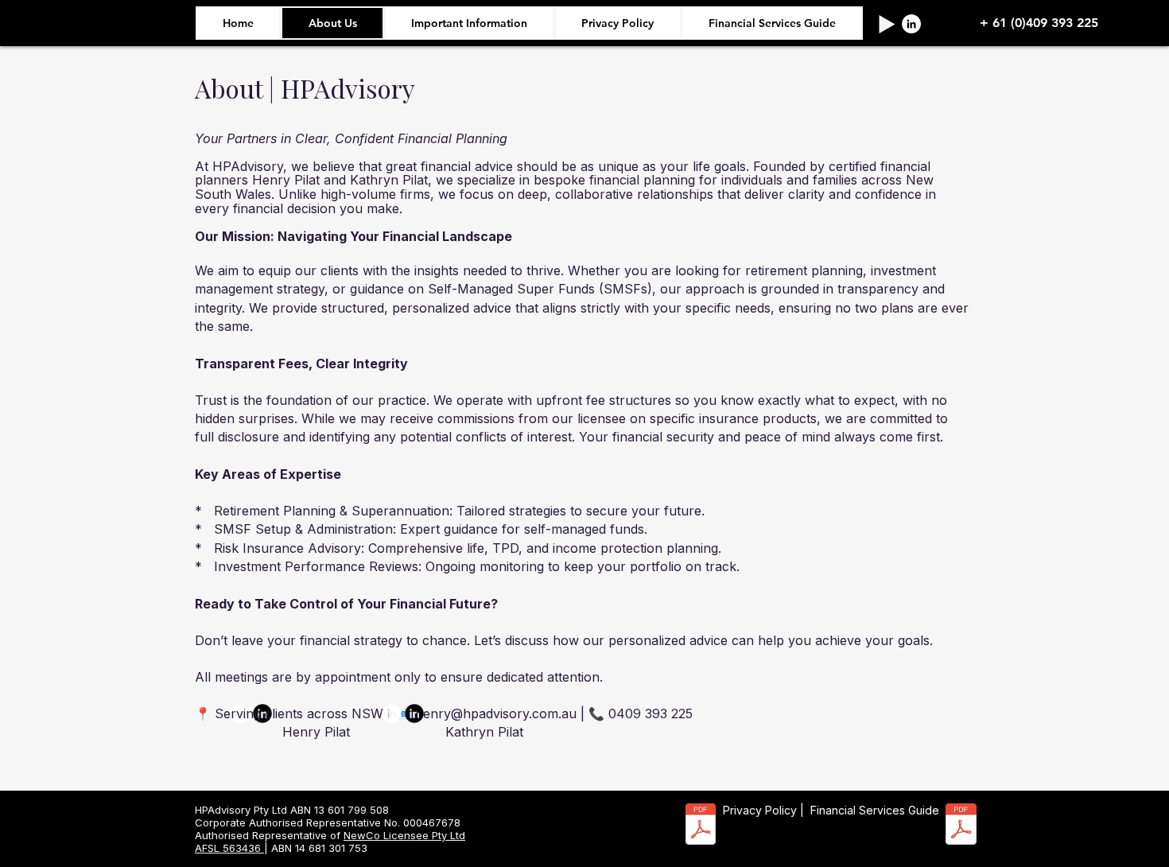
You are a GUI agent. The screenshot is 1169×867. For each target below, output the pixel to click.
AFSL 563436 (229, 848)
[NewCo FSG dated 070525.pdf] (961, 826)
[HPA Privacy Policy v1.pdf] (700, 826)
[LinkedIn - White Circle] (911, 23)
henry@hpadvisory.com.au (496, 713)
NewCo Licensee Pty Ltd (404, 835)
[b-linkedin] (934, 23)
